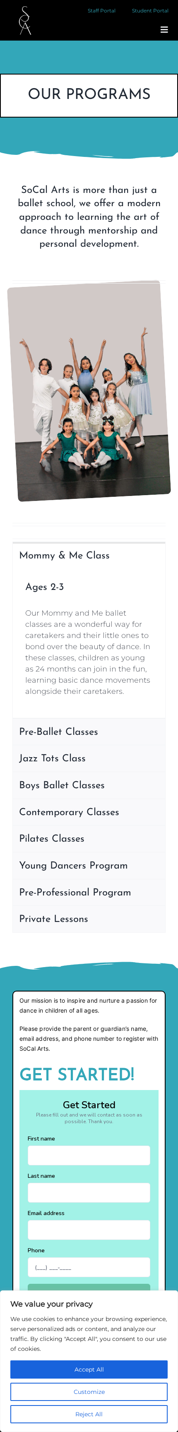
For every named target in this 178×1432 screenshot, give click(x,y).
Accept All (89, 1369)
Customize (89, 1392)
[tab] (89, 555)
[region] (89, 1361)
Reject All (89, 1414)
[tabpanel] (89, 643)
